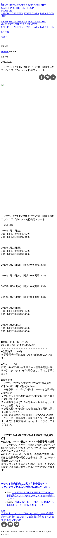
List (3, 510)
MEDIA (13, 5)
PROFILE (22, 5)
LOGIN (31, 8)
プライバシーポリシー (33, 513)
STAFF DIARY (31, 13)
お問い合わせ (14, 519)
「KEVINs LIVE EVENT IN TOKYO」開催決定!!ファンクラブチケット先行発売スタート (31, 495)
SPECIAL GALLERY (12, 13)
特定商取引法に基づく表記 (18, 516)
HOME (5, 51)
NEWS (4, 5)
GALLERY (7, 8)
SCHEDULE (19, 8)
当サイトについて (11, 513)
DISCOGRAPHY (37, 5)
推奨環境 (39, 516)
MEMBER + (7, 10)
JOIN (4, 16)
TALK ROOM (47, 13)
